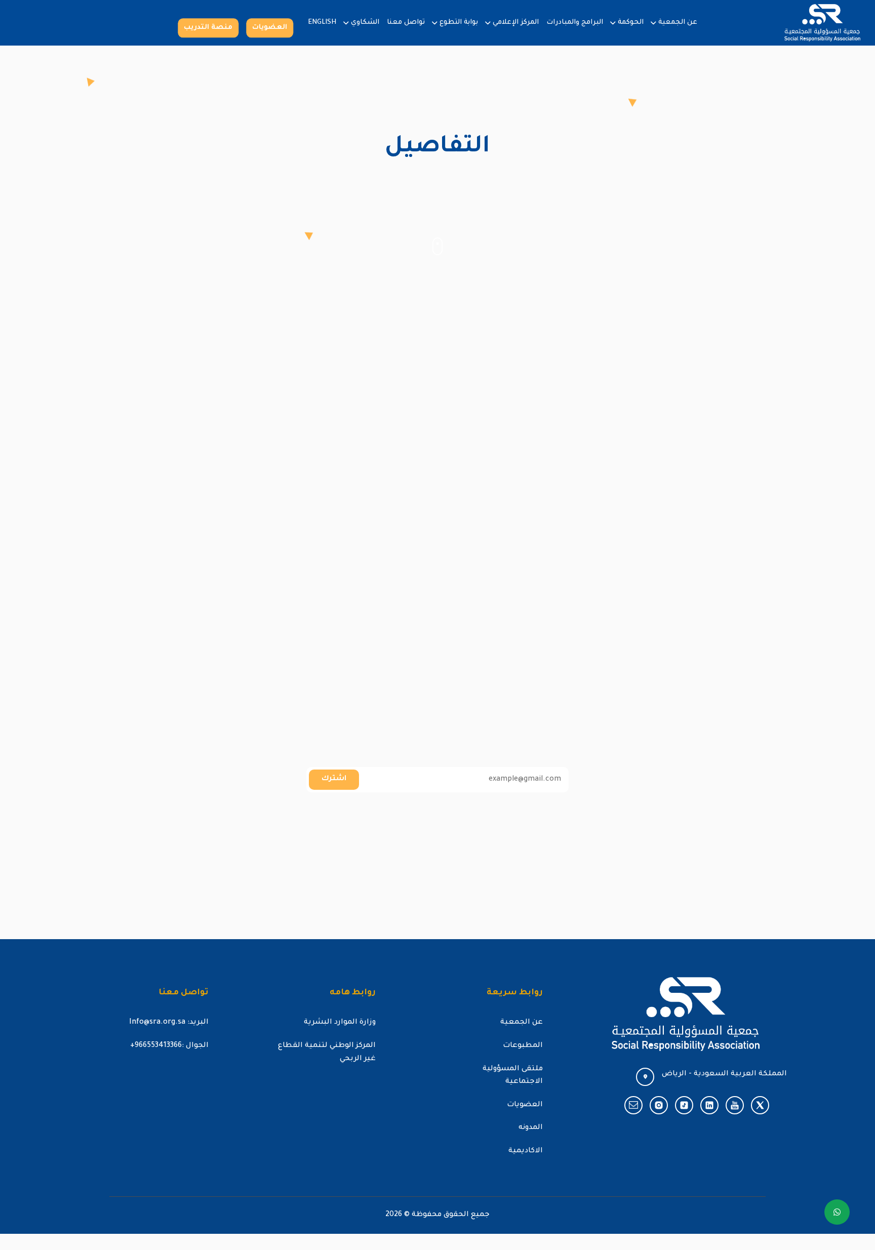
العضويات (269, 27)
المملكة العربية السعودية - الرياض (724, 1074)
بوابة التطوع (459, 22)
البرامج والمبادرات (574, 22)
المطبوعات (523, 1046)
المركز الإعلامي (516, 22)
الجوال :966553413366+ (169, 1046)
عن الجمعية (677, 22)
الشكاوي (365, 22)
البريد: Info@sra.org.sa (169, 1023)
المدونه (531, 1128)
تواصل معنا (406, 22)
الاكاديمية (525, 1151)
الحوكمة (631, 22)
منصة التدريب (208, 27)
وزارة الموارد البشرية (340, 1023)
